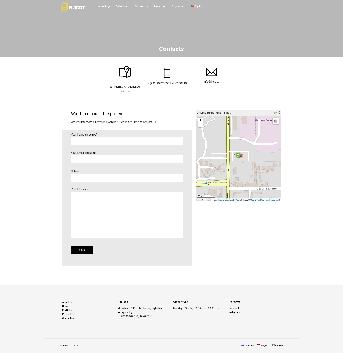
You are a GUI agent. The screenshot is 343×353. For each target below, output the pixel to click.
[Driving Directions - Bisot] (238, 155)
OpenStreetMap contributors (262, 199)
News (65, 306)
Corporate (177, 6)
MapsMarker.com (221, 199)
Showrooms (141, 6)
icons (239, 199)
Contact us (68, 318)
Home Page (104, 6)
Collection (121, 6)
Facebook (234, 308)
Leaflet (233, 199)
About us (67, 302)
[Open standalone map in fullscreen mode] (279, 113)
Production (160, 6)
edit (277, 199)
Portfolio (67, 310)
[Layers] (276, 121)
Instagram (234, 312)
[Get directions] (275, 113)
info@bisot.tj (125, 312)
